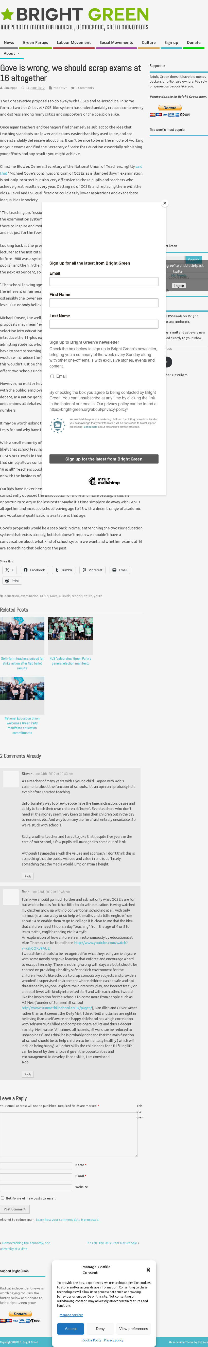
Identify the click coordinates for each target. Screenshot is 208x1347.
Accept (71, 1328)
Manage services (71, 1315)
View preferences (133, 1328)
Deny (100, 1328)
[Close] (165, 203)
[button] (148, 1269)
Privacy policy (113, 1340)
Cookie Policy (91, 1340)
